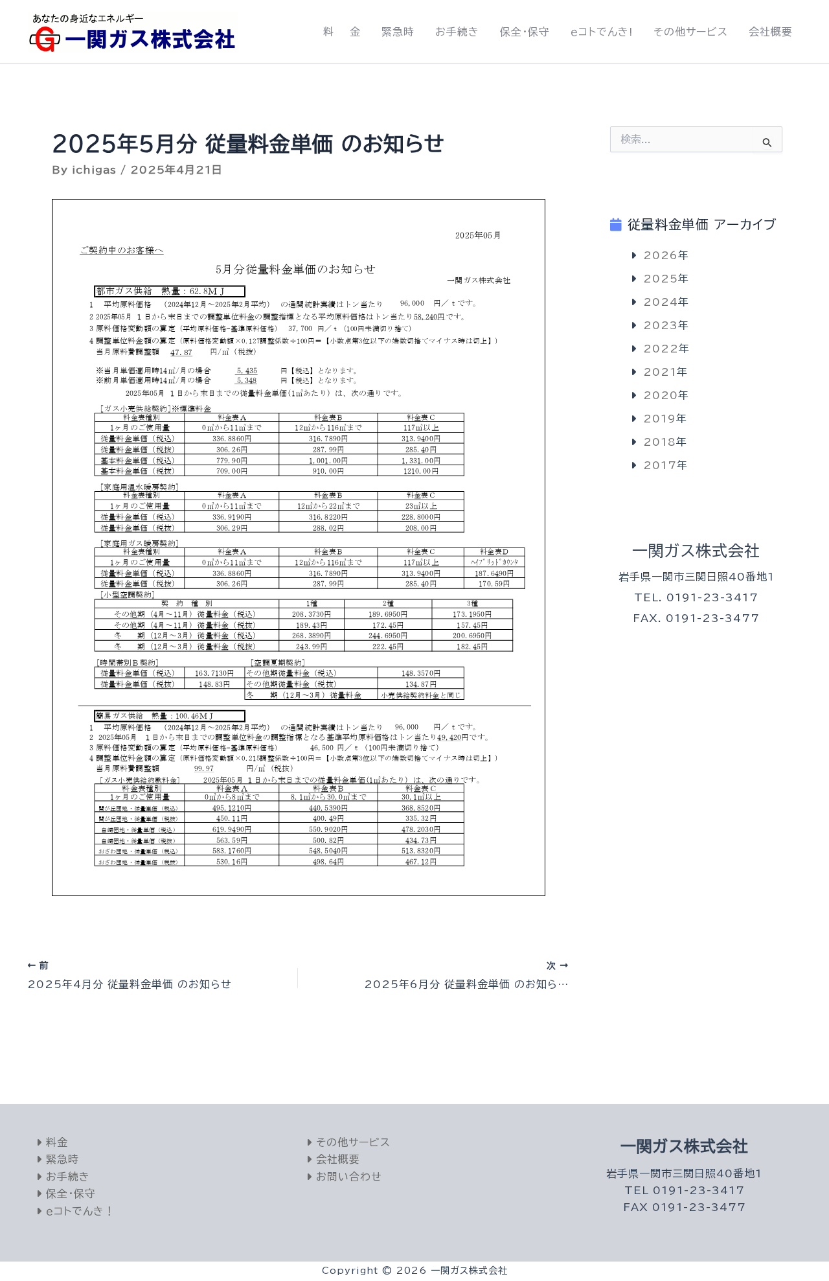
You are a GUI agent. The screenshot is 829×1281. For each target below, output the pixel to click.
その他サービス (690, 32)
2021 (660, 372)
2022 (661, 348)
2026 (660, 255)
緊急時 (397, 32)
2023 (660, 325)
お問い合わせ (347, 1176)
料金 (55, 1142)
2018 (659, 442)
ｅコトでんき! (602, 32)
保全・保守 (525, 32)
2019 (659, 418)
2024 (660, 302)
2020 (660, 395)
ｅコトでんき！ (78, 1211)
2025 (660, 278)
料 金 (342, 32)
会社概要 (771, 32)
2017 (660, 465)
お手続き (457, 32)
